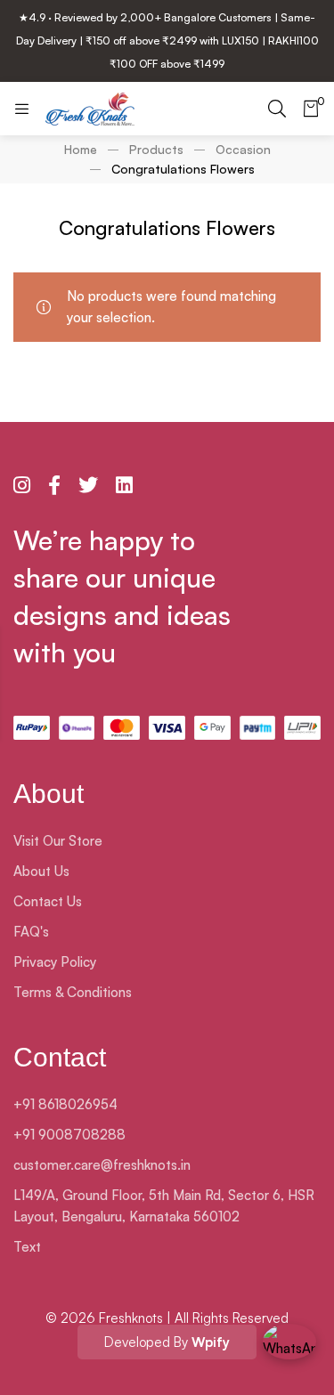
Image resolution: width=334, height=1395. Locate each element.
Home (80, 149)
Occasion (243, 149)
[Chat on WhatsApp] (289, 1350)
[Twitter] (88, 485)
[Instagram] (21, 485)
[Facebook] (54, 485)
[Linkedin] (124, 485)
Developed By (167, 1342)
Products (156, 149)
